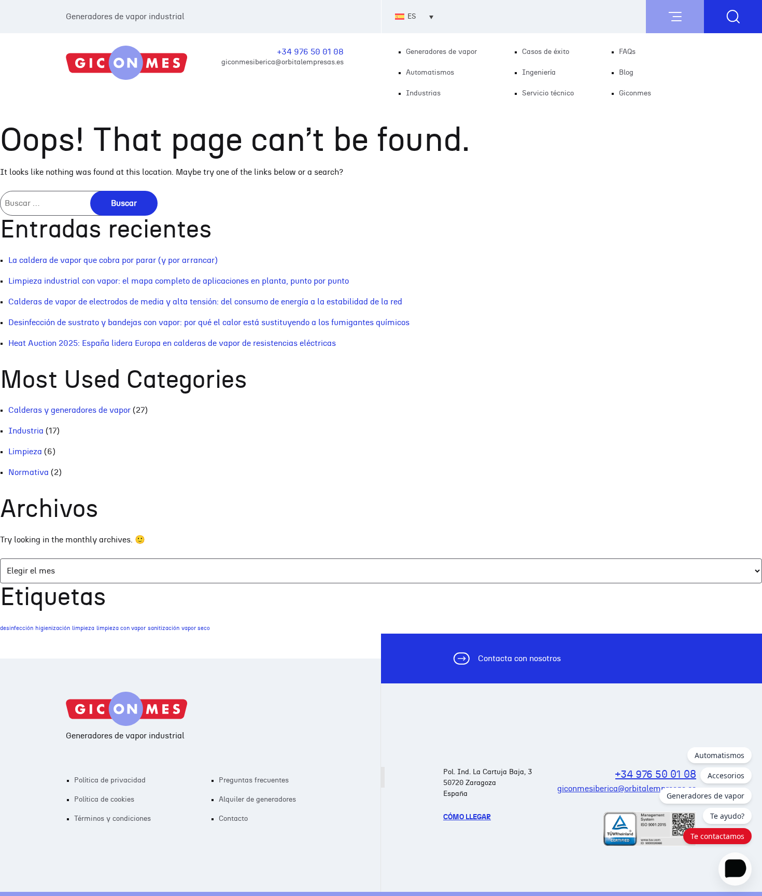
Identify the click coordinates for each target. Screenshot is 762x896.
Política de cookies (104, 799)
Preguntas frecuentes (254, 780)
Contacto (233, 818)
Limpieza (25, 451)
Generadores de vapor (441, 51)
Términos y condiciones (112, 818)
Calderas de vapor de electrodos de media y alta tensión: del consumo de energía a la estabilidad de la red (205, 302)
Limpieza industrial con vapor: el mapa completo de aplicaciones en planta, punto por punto (178, 281)
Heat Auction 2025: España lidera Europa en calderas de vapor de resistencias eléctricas (172, 343)
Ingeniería (539, 72)
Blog (626, 72)
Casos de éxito (545, 51)
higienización (52, 628)
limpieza (83, 628)
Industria (26, 431)
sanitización (163, 628)
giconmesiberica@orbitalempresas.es (282, 62)
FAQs (627, 51)
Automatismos (430, 72)
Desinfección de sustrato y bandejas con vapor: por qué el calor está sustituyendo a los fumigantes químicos (209, 322)
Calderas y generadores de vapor (69, 410)
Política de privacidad (110, 780)
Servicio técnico (548, 93)
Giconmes (635, 93)
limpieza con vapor (121, 628)
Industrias (423, 93)
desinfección (16, 628)
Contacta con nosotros (519, 658)
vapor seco (195, 628)
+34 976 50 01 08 (310, 52)
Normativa (28, 472)
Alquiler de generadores (257, 799)
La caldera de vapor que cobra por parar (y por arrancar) (113, 260)
